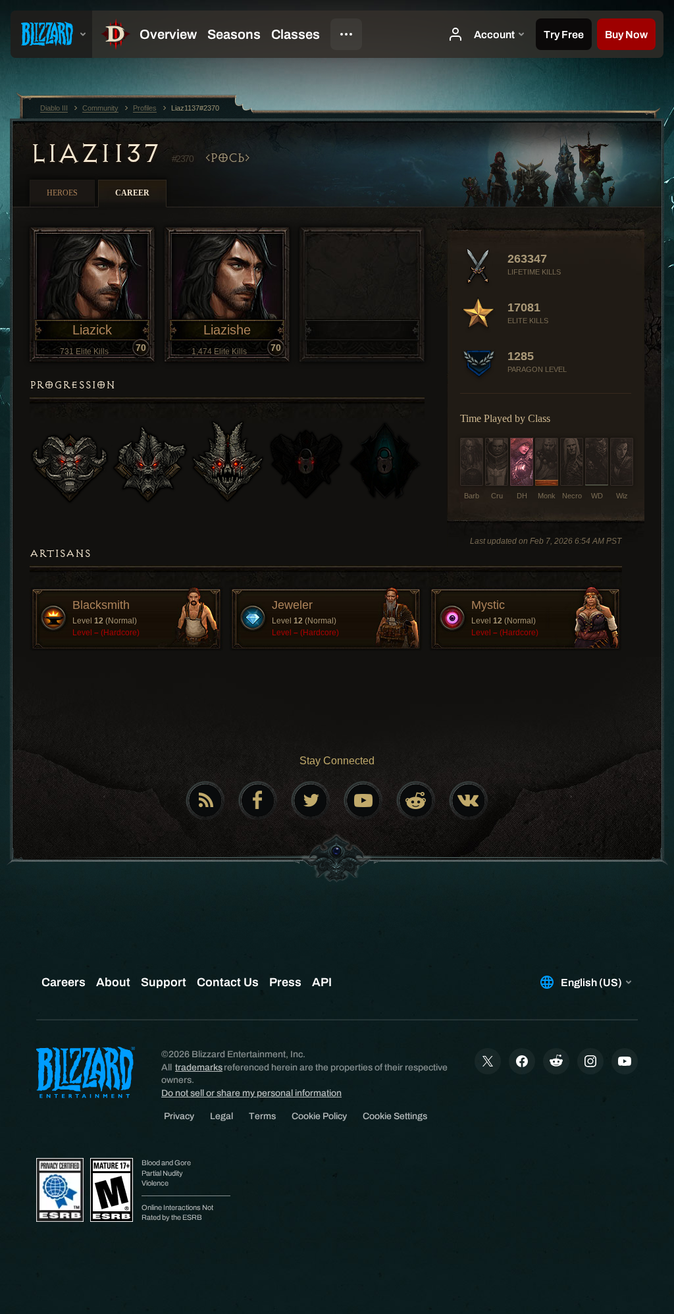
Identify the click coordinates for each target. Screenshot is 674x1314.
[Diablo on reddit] (416, 800)
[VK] (468, 800)
